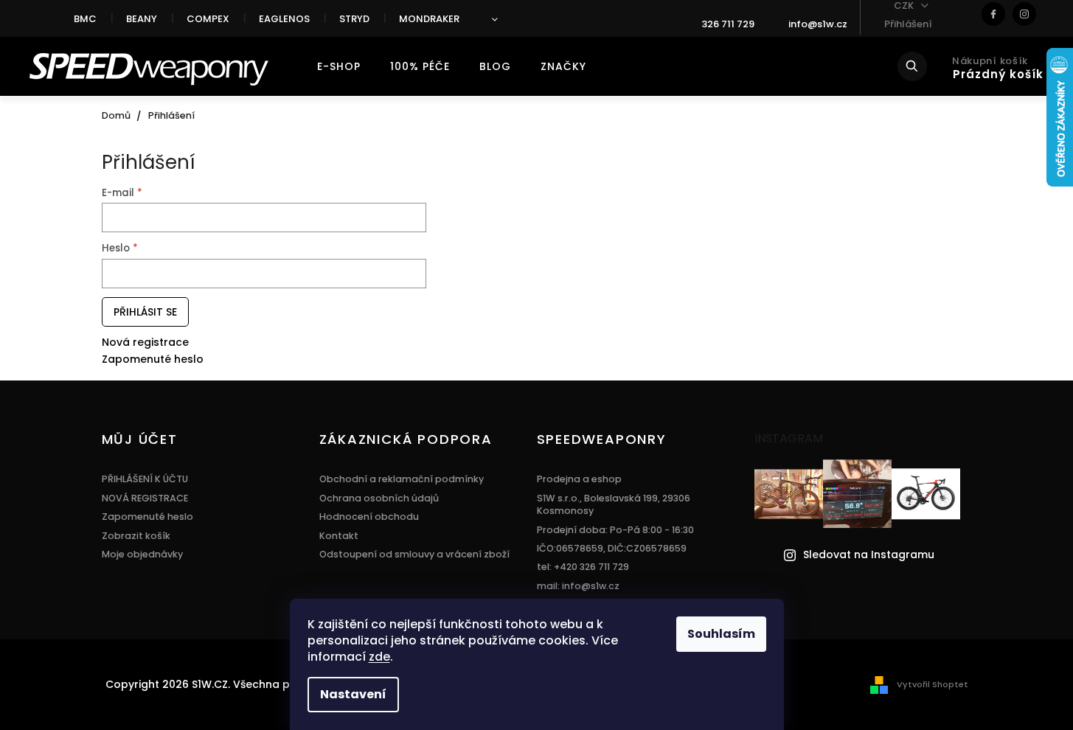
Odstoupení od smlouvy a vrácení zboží (414, 554)
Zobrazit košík (136, 535)
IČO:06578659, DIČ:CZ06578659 (612, 548)
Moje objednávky (142, 554)
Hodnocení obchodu (369, 516)
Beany (141, 19)
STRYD (354, 19)
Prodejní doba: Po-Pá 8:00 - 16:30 (615, 530)
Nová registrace (145, 343)
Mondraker (429, 19)
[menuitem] (338, 66)
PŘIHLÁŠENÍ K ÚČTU (145, 479)
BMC (85, 19)
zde (379, 656)
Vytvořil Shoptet (932, 684)
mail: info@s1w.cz (578, 586)
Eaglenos (284, 19)
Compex (208, 19)
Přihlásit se (145, 312)
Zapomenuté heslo (153, 359)
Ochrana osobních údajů (379, 498)
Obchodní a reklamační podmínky (401, 479)
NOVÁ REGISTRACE (145, 498)
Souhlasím (721, 633)
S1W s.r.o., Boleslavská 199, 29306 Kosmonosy (613, 504)
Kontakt (338, 535)
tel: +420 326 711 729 (583, 566)
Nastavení (353, 694)
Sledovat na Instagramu (868, 555)
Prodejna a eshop (579, 479)
